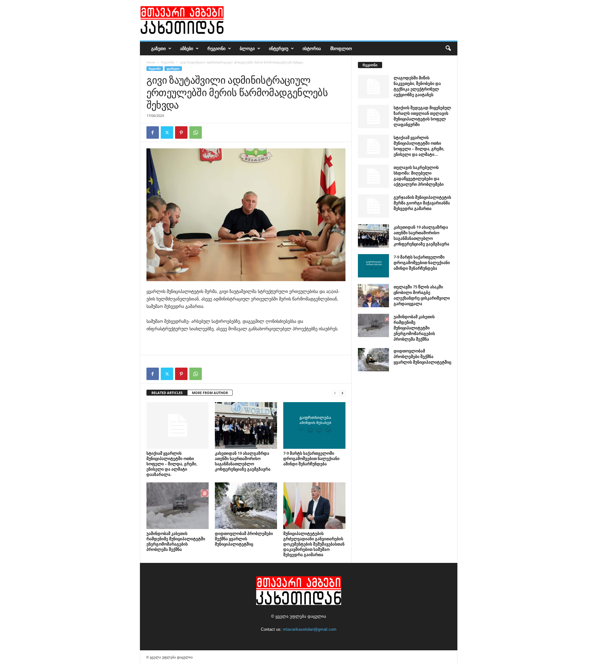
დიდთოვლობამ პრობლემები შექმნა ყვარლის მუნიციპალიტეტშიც (244, 539)
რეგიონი (216, 48)
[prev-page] (335, 393)
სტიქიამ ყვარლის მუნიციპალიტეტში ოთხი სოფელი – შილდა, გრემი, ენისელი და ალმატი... (419, 146)
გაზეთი (158, 48)
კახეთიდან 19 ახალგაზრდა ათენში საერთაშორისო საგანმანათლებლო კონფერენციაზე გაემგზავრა (243, 461)
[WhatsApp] (195, 132)
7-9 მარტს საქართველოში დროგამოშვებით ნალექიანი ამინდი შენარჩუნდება (311, 458)
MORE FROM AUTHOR (210, 392)
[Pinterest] (181, 132)
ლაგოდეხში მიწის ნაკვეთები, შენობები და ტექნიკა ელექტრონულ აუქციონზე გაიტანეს (417, 86)
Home (150, 62)
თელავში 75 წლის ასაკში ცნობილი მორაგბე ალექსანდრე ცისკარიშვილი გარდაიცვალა (422, 295)
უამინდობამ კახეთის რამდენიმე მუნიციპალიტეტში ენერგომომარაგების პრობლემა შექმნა (175, 541)
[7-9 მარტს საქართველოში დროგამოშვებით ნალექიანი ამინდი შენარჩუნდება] (314, 425)
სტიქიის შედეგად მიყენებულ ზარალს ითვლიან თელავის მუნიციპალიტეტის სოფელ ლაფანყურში (422, 116)
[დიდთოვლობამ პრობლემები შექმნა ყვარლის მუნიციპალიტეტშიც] (246, 505)
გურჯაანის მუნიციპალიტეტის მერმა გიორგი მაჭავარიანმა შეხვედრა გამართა (422, 202)
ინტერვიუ (278, 48)
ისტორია (312, 48)
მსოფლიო (341, 48)
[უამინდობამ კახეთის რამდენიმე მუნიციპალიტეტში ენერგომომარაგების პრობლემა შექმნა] (177, 505)
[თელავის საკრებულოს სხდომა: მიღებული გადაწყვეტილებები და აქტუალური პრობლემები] (373, 176)
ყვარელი (173, 69)
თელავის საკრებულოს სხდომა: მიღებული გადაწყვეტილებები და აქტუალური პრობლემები (419, 176)
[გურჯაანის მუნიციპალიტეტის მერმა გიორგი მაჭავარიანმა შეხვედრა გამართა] (373, 206)
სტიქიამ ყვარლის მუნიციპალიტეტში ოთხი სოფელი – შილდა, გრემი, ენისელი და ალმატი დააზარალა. (171, 463)
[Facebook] (152, 132)
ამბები (186, 48)
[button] (448, 48)
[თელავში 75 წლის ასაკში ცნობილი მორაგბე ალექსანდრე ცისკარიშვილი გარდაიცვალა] (373, 295)
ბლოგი (247, 48)
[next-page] (342, 393)
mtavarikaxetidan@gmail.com (309, 629)
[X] (167, 132)
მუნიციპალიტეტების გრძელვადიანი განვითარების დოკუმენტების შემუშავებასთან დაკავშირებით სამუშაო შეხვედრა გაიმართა (314, 544)
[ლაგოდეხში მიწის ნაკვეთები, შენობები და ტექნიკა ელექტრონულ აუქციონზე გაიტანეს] (373, 86)
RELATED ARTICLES (167, 392)
